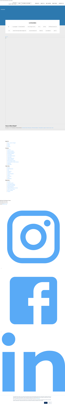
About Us (42, 3)
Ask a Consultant (10, 190)
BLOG (4, 9)
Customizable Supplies (11, 155)
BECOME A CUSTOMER (26, 3)
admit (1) (55, 30)
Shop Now (9, 149)
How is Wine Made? (11, 126)
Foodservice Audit (10, 183)
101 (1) (39, 26)
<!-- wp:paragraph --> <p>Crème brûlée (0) (18, 26)
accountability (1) (48, 30)
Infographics (9, 171)
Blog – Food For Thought (11, 142)
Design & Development (11, 185)
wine (52, 127)
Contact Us (61, 3)
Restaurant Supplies (10, 153)
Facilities (8, 146)
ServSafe (8, 181)
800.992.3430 (4, 204)
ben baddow (36, 127)
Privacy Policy (38, 398)
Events (8, 145)
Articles (8, 167)
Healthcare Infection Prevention (12, 187)
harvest (48, 127)
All (8, 26)
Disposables (9, 157)
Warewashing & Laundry (11, 160)
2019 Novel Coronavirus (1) (53, 26)
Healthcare (9, 163)
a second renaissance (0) (33, 30)
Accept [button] (46, 402)
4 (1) (9, 30)
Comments (24, 127)
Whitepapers (9, 178)
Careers (8, 144)
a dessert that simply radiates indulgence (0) (19, 30)
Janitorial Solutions (10, 159)
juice (50, 127)
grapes (45, 127)
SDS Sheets (9, 176)
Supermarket (9, 164)
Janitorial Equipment (10, 158)
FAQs (8, 170)
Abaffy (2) (41, 30)
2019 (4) (44, 26)
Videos (8, 177)
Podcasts (9, 172)
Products (37, 3)
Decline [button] (50, 402)
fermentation (41, 127)
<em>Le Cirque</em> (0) (31, 26)
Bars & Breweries (29, 127)
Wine (33, 127)
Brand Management (10, 186)
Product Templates (10, 173)
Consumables (9, 154)
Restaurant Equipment (11, 152)
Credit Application (10, 168)
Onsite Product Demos (11, 189)
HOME (2, 9)
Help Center (48, 3)
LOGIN (19, 3)
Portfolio (8, 191)
